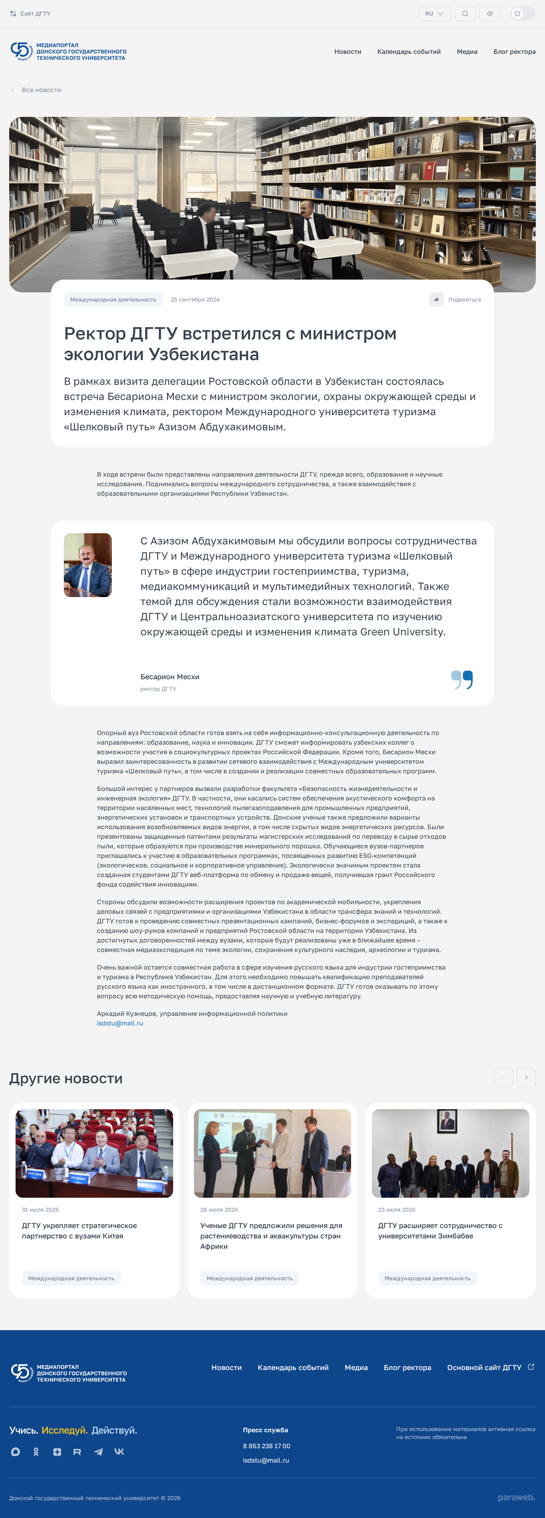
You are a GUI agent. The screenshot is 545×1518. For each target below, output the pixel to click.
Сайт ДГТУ (35, 13)
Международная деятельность (71, 1278)
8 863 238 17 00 (266, 1446)
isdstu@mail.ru (120, 1023)
